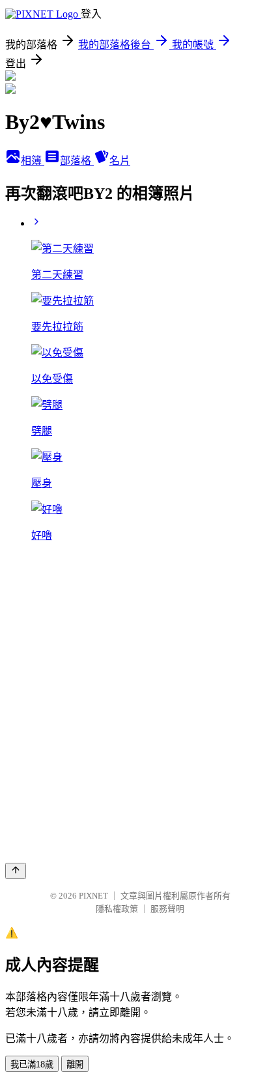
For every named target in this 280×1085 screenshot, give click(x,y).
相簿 (32, 160)
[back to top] (15, 871)
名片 (119, 160)
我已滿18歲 (31, 1064)
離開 (74, 1064)
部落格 (77, 160)
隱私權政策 (117, 909)
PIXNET (93, 896)
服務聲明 (167, 909)
